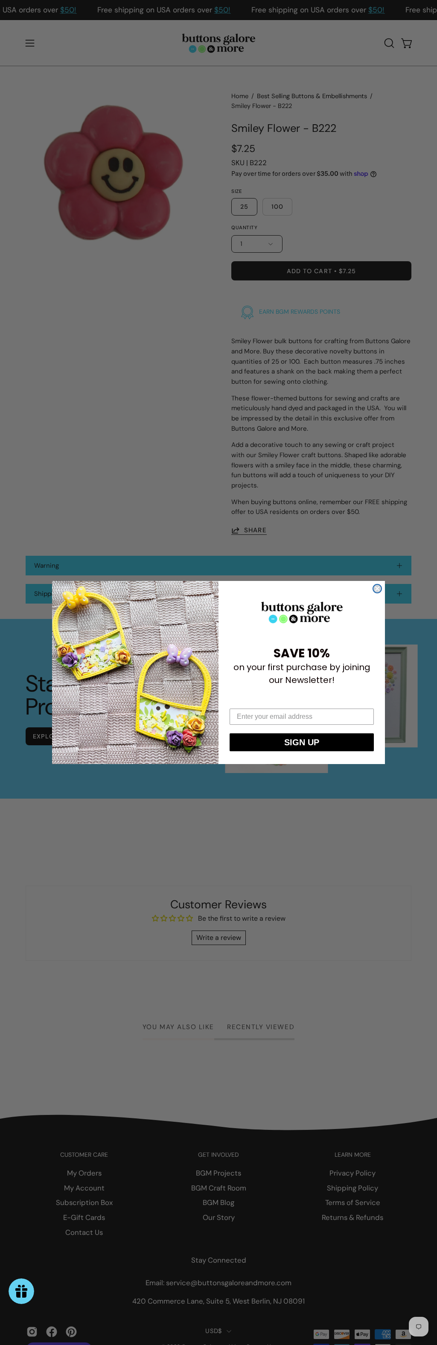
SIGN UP (301, 742)
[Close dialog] (377, 588)
